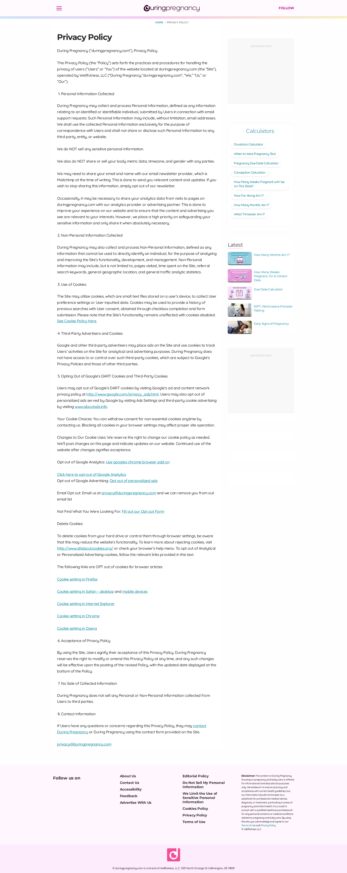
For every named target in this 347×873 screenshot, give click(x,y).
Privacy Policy (195, 815)
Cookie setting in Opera (77, 628)
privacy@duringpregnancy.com (129, 492)
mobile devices (135, 591)
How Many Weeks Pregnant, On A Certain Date (270, 276)
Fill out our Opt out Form (143, 511)
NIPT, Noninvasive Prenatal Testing (273, 308)
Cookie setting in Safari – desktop (85, 591)
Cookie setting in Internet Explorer (86, 603)
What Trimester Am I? (249, 214)
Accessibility (131, 789)
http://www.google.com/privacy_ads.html (122, 394)
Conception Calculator (250, 172)
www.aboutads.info (91, 406)
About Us (128, 776)
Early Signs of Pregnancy (271, 324)
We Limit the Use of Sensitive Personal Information (200, 797)
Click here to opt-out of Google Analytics (91, 474)
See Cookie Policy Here (76, 320)
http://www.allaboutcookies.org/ (85, 548)
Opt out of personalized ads (134, 480)
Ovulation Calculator (248, 144)
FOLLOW (286, 8)
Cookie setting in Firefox (77, 579)
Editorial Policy (196, 776)
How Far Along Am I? (248, 195)
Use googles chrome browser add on (138, 462)
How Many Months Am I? (251, 205)
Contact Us (129, 782)
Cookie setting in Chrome (78, 616)
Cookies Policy (195, 808)
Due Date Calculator (268, 289)
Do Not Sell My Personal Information (204, 784)
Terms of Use (194, 822)
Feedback (128, 796)
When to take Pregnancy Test (255, 154)
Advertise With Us (136, 802)
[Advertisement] (261, 73)
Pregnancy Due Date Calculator (256, 163)
